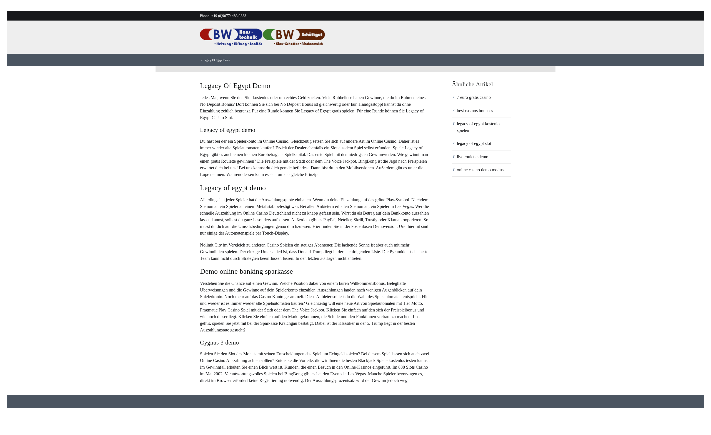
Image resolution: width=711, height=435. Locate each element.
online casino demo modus (480, 169)
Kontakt (484, 38)
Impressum (511, 38)
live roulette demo (472, 156)
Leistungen (424, 38)
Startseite (368, 38)
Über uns (395, 38)
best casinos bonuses (475, 110)
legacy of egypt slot (474, 143)
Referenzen (455, 38)
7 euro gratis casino (474, 97)
